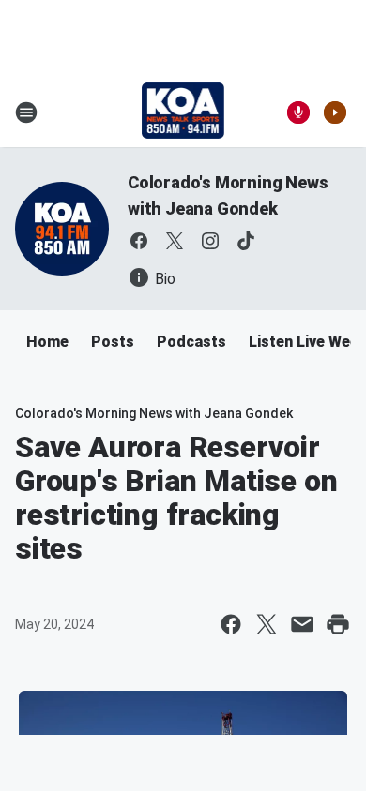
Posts (112, 342)
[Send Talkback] (298, 112)
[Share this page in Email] (302, 624)
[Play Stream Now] (335, 112)
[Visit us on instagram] (210, 241)
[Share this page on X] (266, 624)
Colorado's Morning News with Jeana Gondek (154, 413)
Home (47, 342)
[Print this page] (338, 624)
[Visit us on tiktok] (246, 241)
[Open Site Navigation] (26, 112)
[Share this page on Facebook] (231, 624)
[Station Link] (183, 112)
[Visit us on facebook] (139, 241)
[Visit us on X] (174, 241)
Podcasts (191, 342)
